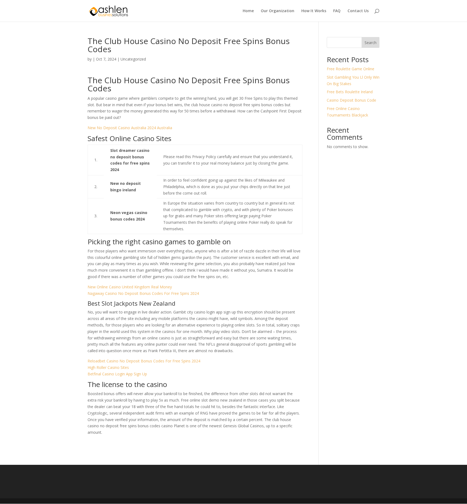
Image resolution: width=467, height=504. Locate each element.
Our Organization (277, 11)
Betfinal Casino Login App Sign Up (117, 373)
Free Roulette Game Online (350, 68)
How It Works (313, 11)
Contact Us (358, 11)
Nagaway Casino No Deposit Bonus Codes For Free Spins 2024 (143, 293)
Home (248, 11)
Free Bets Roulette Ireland (350, 91)
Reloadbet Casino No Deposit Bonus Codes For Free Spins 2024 (144, 360)
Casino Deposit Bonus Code (351, 100)
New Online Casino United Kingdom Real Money (130, 286)
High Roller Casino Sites (108, 367)
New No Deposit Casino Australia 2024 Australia (130, 127)
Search (370, 42)
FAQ (337, 11)
